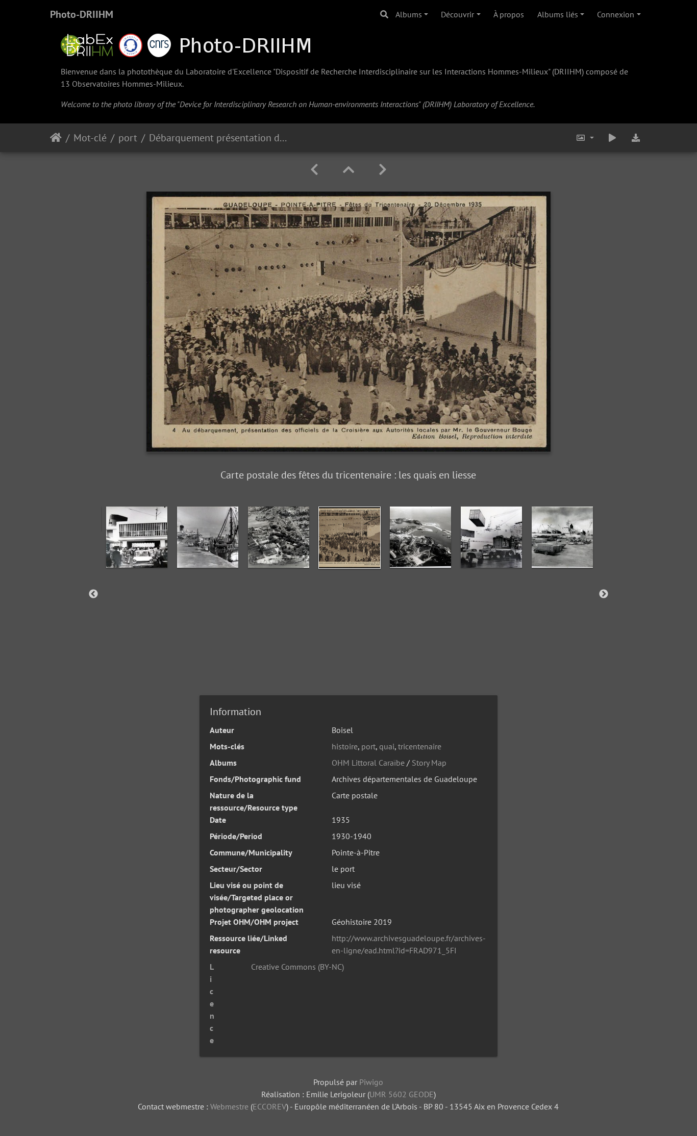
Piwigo (371, 1082)
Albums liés (557, 14)
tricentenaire (419, 746)
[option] (136, 537)
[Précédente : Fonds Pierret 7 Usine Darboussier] (314, 169)
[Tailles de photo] (585, 138)
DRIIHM (568, 71)
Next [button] (604, 594)
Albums (408, 14)
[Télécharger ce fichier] (636, 138)
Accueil (56, 137)
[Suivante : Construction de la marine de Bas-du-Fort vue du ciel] (382, 169)
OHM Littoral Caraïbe (368, 763)
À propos (508, 14)
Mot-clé (90, 137)
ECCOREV (269, 1106)
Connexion (615, 14)
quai (386, 746)
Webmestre (229, 1106)
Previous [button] (93, 594)
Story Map (429, 763)
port (127, 137)
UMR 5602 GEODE (401, 1094)
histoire (345, 746)
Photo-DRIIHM (81, 14)
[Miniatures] (348, 169)
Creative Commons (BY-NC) (297, 967)
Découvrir (457, 14)
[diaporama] (612, 138)
